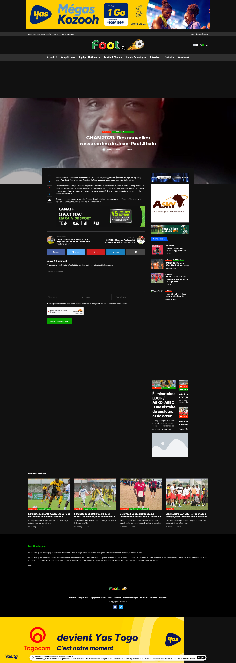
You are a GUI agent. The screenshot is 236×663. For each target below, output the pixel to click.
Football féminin (169, 388)
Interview (144, 598)
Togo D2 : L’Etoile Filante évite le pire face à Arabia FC (177, 295)
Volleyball (144, 509)
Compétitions (128, 132)
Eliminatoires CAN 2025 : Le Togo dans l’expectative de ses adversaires (177, 280)
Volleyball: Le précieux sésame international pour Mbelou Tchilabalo (140, 515)
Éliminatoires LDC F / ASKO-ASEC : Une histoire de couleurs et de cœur (164, 404)
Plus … (30, 565)
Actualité (106, 132)
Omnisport (134, 509)
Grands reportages (130, 598)
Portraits (153, 598)
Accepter (201, 658)
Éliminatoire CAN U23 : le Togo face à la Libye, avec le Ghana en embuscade (186, 423)
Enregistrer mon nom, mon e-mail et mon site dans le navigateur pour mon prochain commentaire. (88, 304)
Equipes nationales (98, 598)
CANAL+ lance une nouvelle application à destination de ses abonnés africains (175, 249)
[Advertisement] (118, 79)
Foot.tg (109, 150)
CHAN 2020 (116, 132)
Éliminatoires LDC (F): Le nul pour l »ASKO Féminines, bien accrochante (187, 396)
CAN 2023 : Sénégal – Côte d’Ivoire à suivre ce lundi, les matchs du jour (176, 264)
